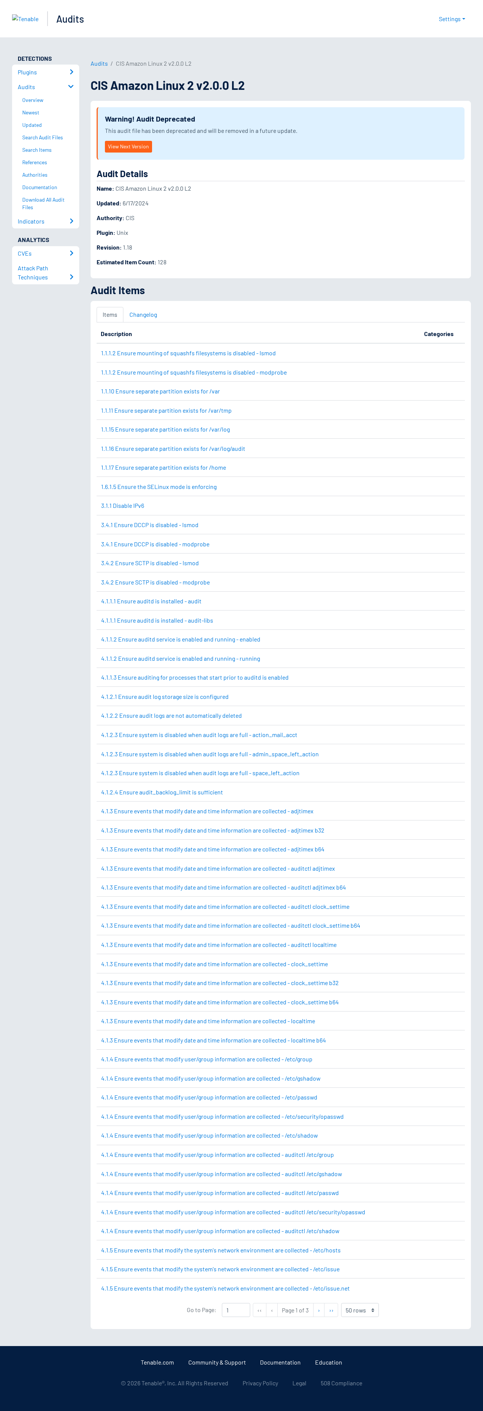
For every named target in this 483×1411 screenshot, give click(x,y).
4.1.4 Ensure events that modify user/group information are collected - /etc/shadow (209, 1135)
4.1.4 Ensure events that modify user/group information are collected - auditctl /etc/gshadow (221, 1173)
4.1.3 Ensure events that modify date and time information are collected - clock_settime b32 (220, 982)
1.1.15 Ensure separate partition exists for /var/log (165, 429)
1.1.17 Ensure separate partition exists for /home (163, 467)
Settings (450, 18)
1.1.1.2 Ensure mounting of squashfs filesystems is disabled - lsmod (188, 352)
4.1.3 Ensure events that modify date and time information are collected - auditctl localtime (219, 944)
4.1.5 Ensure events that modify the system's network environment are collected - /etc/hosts (221, 1250)
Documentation (280, 1362)
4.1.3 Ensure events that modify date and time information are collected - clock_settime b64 (220, 1001)
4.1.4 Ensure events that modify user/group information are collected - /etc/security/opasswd (222, 1116)
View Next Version (128, 146)
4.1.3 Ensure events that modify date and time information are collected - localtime (208, 1020)
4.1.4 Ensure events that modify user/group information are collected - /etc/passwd (209, 1097)
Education (328, 1362)
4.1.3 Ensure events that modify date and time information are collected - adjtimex (207, 810)
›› (333, 1310)
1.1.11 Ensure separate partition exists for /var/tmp (166, 410)
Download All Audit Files (43, 203)
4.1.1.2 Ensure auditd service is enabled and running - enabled (180, 639)
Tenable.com (157, 1362)
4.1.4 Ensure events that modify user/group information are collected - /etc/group (206, 1058)
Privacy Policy (260, 1382)
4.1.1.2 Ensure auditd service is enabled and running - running (180, 658)
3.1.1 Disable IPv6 (122, 505)
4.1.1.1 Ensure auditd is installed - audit (151, 600)
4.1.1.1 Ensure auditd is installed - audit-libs (157, 620)
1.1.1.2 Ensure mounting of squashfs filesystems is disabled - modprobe (194, 372)
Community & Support (217, 1362)
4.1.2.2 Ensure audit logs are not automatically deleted (171, 715)
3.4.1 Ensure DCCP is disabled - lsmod (149, 524)
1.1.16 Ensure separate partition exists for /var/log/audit (173, 448)
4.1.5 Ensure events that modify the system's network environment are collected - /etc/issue (220, 1268)
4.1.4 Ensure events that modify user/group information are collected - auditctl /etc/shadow (220, 1230)
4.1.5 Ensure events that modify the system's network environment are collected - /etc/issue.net (225, 1288)
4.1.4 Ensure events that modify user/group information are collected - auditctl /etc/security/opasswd (233, 1211)
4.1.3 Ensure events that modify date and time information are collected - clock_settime (214, 963)
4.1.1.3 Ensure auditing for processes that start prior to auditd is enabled (195, 677)
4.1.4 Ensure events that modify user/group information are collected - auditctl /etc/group (217, 1154)
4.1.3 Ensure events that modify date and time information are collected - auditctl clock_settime (225, 906)
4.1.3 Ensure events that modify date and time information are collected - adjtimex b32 (213, 830)
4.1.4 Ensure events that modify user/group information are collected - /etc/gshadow (210, 1078)
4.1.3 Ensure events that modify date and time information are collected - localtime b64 (213, 1040)
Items (110, 314)
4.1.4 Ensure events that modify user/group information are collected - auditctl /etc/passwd (220, 1192)
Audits (70, 19)
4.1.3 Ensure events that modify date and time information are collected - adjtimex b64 (213, 849)
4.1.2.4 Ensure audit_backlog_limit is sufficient (162, 792)
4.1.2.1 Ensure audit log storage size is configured (165, 696)
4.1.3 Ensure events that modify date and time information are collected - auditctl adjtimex (218, 868)
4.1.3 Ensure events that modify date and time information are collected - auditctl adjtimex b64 (223, 887)
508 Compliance (341, 1382)
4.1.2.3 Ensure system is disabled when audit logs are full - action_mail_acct (199, 734)
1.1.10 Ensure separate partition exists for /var (160, 391)
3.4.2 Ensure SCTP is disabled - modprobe (155, 582)
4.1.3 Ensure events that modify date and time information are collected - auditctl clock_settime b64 (230, 925)
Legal (299, 1382)
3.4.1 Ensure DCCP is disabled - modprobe (155, 543)
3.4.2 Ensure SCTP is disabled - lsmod (150, 562)
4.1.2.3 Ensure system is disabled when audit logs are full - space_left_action (200, 772)
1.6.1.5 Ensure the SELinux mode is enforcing (159, 486)
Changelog (143, 314)
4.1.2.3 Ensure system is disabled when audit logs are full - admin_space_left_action (210, 753)
